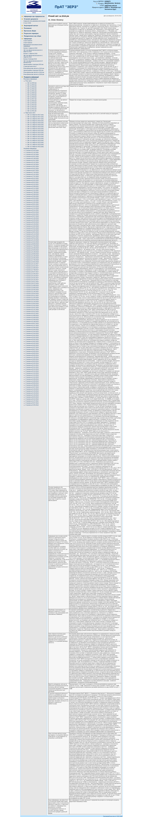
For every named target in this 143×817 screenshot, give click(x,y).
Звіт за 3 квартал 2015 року (35, 126)
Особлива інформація (30, 148)
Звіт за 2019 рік (31, 95)
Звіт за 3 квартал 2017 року (35, 115)
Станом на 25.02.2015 (32, 337)
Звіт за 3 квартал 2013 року (35, 140)
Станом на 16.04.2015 (32, 329)
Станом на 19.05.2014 (32, 359)
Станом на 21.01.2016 (32, 309)
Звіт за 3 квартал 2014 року (35, 132)
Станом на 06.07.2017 (32, 272)
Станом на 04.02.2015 (32, 343)
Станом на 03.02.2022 (32, 180)
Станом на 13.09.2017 (32, 268)
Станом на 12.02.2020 (32, 200)
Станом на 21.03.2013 (32, 389)
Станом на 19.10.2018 (32, 242)
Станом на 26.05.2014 (32, 355)
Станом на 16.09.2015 (32, 317)
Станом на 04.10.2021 (32, 184)
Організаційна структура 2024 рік (33, 70)
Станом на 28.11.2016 (32, 282)
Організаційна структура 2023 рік (33, 64)
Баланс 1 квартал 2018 (30, 48)
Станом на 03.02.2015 (32, 345)
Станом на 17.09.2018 (32, 246)
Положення (28, 28)
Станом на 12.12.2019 (32, 208)
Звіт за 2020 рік (31, 93)
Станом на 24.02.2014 (32, 363)
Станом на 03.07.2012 (32, 403)
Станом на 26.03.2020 (32, 198)
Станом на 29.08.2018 (32, 254)
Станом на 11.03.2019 (32, 224)
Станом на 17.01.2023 (32, 176)
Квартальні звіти (30, 113)
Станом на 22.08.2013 (32, 385)
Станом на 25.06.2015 (32, 327)
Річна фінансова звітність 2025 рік (34, 74)
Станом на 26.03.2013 (32, 397)
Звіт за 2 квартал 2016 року (35, 122)
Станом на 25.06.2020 (32, 196)
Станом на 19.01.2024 (32, 166)
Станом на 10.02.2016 (32, 305)
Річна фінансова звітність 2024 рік (34, 72)
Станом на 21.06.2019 (32, 218)
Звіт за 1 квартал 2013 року (35, 144)
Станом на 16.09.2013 (32, 381)
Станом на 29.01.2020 (32, 204)
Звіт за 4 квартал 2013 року (35, 138)
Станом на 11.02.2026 (32, 152)
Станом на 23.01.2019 (32, 228)
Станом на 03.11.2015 (32, 313)
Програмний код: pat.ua (109, 816)
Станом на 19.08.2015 (32, 315)
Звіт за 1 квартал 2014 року (35, 136)
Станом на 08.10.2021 (32, 182)
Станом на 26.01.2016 (32, 307)
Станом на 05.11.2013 (32, 367)
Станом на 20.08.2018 (32, 248)
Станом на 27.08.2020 (32, 192)
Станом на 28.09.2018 (32, 244)
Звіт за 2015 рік (31, 103)
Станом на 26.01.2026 (32, 156)
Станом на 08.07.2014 (32, 349)
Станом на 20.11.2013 (32, 365)
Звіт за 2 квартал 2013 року (35, 142)
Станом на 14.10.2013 (32, 373)
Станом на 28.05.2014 (32, 353)
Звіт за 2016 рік (31, 101)
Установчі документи (31, 19)
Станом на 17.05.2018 (32, 260)
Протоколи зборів (30, 31)
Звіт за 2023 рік (31, 87)
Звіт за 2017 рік (31, 99)
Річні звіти (28, 81)
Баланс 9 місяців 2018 (30, 59)
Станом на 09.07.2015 (32, 323)
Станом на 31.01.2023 (32, 174)
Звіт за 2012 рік (31, 109)
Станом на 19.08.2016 (32, 285)
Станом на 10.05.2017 (32, 274)
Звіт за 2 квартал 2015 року (35, 128)
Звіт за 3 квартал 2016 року (35, 120)
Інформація (28, 38)
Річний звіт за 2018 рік (58, 16)
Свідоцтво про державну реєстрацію (34, 21)
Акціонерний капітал (31, 25)
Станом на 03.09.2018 (32, 250)
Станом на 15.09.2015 (32, 319)
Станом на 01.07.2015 (32, 325)
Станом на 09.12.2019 (32, 212)
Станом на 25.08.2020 (32, 194)
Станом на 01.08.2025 (32, 158)
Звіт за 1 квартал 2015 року (35, 130)
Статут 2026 (27, 23)
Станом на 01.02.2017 (32, 280)
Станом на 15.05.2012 (32, 405)
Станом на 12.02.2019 (32, 226)
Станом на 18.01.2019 (32, 232)
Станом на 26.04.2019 (32, 222)
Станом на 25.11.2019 (32, 210)
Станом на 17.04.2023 (32, 172)
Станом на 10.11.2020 (32, 190)
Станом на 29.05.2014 (32, 351)
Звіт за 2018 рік (31, 97)
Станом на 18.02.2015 (32, 341)
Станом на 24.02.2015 (32, 335)
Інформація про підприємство (34, 16)
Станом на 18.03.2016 (32, 303)
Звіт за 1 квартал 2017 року (35, 118)
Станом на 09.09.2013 (32, 383)
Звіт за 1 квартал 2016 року (35, 124)
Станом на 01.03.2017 (32, 276)
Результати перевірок (31, 33)
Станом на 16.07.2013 (32, 387)
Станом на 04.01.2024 (32, 168)
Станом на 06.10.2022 (32, 178)
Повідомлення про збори (32, 36)
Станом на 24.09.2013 (32, 379)
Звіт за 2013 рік (31, 107)
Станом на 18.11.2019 (32, 214)
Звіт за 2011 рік (31, 111)
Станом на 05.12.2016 (32, 284)
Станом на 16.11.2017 (32, 266)
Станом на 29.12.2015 (32, 311)
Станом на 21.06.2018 (32, 256)
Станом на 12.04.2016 (32, 297)
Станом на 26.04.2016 (32, 293)
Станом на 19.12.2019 (32, 206)
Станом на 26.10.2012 (32, 399)
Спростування (28, 40)
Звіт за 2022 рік (31, 89)
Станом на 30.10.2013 (32, 369)
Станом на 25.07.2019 (32, 216)
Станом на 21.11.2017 (32, 264)
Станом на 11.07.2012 (32, 401)
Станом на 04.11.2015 (32, 295)
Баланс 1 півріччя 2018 (30, 53)
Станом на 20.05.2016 (32, 289)
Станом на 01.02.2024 (32, 164)
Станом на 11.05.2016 (32, 291)
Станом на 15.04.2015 (32, 331)
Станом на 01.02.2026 (32, 154)
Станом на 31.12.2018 (32, 234)
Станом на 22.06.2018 (32, 258)
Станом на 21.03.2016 (32, 301)
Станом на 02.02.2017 (32, 278)
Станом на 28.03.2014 (32, 361)
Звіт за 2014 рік (31, 105)
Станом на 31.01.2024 (32, 162)
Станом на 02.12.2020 (32, 188)
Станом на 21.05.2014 (32, 357)
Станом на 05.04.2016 (32, 299)
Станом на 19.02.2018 (32, 262)
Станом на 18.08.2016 (32, 287)
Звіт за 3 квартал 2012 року (35, 146)
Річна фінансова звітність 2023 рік (34, 68)
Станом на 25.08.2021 (32, 186)
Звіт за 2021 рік (31, 91)
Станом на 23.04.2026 (32, 150)
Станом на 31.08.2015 (32, 321)
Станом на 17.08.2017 (32, 270)
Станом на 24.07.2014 (32, 347)
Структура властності (30, 66)
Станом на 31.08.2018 (32, 252)
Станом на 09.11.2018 (32, 238)
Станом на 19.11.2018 (32, 236)
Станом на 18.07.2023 (32, 170)
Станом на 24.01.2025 (32, 160)
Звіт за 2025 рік (31, 83)
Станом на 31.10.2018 (32, 240)
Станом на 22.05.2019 (32, 220)
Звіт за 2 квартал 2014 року (35, 134)
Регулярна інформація (30, 79)
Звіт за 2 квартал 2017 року (35, 117)
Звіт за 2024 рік (31, 85)
